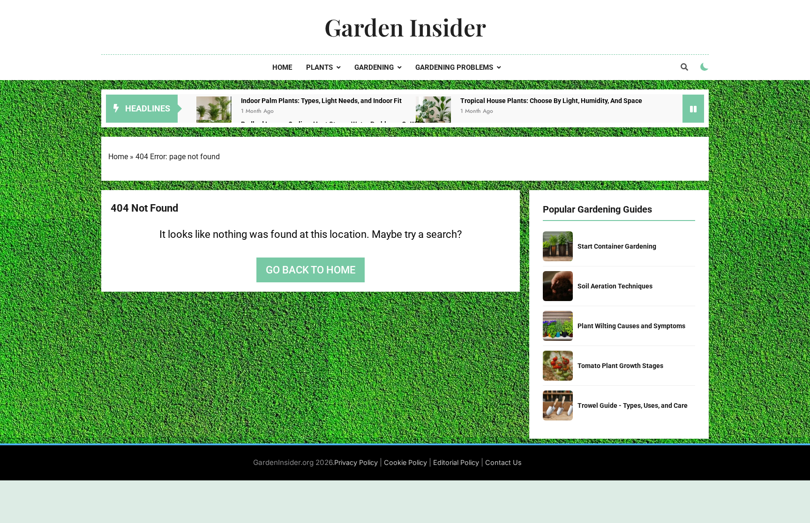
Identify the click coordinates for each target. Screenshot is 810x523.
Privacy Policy (356, 462)
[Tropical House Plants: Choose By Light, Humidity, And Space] (433, 114)
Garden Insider (405, 27)
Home (282, 67)
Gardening (374, 67)
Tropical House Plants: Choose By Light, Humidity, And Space (551, 100)
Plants (319, 67)
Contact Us (503, 462)
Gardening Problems (454, 67)
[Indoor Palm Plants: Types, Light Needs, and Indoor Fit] (214, 114)
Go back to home (310, 270)
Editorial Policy (456, 462)
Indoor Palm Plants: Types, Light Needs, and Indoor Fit (321, 100)
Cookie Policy (405, 462)
